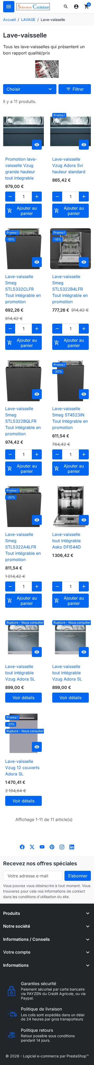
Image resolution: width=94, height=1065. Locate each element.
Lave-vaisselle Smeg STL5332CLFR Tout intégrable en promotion (23, 289)
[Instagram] (61, 846)
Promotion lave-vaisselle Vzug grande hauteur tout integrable (21, 168)
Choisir (13, 89)
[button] (66, 6)
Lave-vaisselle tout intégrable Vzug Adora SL (20, 673)
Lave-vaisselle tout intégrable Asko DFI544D (66, 541)
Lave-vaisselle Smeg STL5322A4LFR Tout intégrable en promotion (23, 547)
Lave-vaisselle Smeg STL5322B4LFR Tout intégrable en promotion (70, 289)
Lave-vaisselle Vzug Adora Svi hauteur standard (68, 165)
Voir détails (23, 697)
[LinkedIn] (71, 846)
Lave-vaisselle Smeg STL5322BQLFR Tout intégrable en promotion (23, 421)
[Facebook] (22, 846)
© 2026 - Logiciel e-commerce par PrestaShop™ (47, 1056)
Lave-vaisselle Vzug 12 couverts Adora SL (22, 767)
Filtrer (75, 89)
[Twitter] (32, 846)
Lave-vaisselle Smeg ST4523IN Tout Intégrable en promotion (70, 418)
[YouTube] (42, 846)
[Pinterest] (52, 846)
